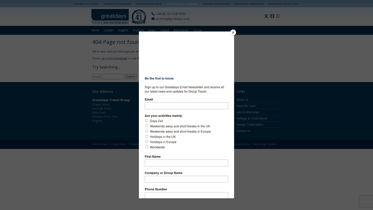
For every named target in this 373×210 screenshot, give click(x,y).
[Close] (233, 32)
